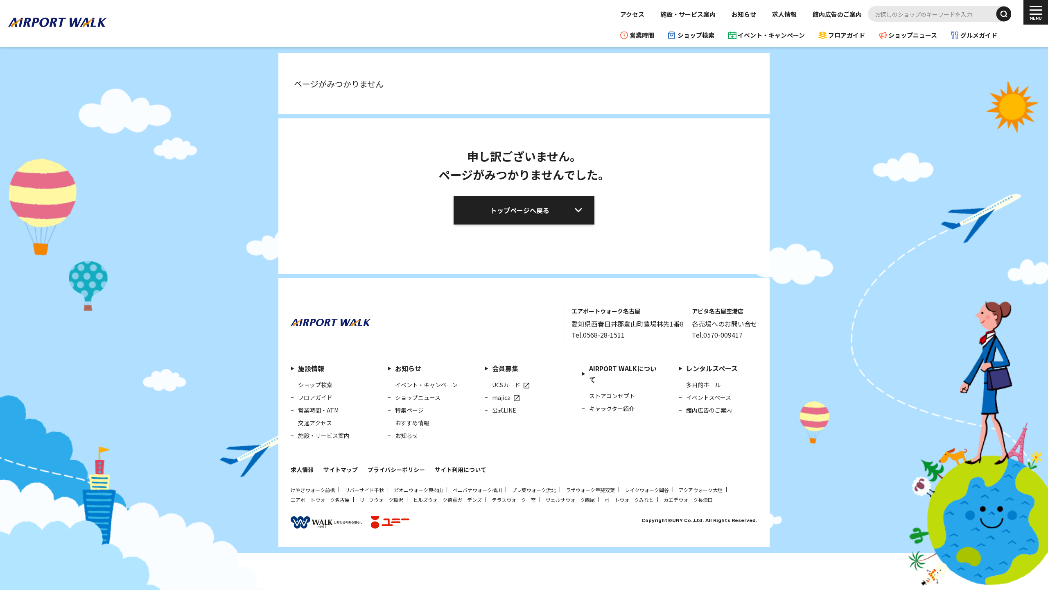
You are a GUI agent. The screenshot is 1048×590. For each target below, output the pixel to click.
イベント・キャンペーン (771, 35)
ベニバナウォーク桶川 (477, 489)
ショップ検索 (696, 35)
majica (501, 397)
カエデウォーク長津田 (688, 499)
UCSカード (506, 385)
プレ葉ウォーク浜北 (534, 489)
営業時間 (642, 35)
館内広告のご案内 (837, 14)
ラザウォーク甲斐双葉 (590, 489)
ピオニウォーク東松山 (418, 489)
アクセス (632, 14)
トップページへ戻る (519, 210)
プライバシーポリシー (396, 469)
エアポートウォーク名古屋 (320, 499)
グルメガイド (978, 35)
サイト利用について (460, 469)
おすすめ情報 (412, 423)
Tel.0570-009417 (717, 335)
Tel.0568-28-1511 (598, 335)
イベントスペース (708, 397)
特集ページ (409, 410)
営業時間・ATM (318, 410)
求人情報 (784, 14)
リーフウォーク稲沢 (381, 499)
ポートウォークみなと (629, 499)
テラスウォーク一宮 (514, 499)
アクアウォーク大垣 (701, 489)
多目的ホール (703, 385)
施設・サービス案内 (688, 14)
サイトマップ (340, 469)
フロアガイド (846, 35)
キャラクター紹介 (612, 408)
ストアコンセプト (612, 396)
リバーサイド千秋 (364, 489)
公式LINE (504, 410)
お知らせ (744, 14)
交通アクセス (315, 423)
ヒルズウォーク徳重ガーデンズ (447, 499)
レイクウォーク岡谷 (647, 489)
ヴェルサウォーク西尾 (570, 499)
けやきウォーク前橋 (313, 489)
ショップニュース (912, 35)
